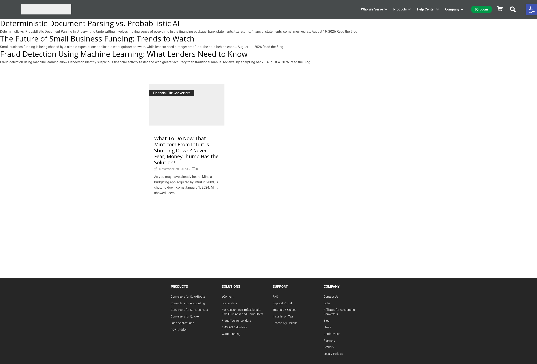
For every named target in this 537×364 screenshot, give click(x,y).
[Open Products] (409, 9)
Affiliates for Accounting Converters (339, 312)
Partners (329, 340)
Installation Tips (283, 316)
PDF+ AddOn (179, 330)
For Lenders (229, 303)
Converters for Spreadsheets (189, 310)
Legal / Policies (333, 354)
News (327, 327)
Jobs (327, 303)
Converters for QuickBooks (188, 296)
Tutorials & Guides (284, 310)
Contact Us (331, 296)
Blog (327, 321)
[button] (513, 9)
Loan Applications (182, 323)
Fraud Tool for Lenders (236, 321)
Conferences (332, 334)
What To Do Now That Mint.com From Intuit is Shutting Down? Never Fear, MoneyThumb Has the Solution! (186, 150)
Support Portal (282, 303)
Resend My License (285, 323)
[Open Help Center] (437, 9)
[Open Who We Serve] (385, 9)
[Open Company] (462, 9)
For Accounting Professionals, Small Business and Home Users (242, 312)
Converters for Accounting (188, 303)
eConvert (227, 296)
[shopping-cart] (499, 8)
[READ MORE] (187, 104)
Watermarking (231, 334)
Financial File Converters (171, 93)
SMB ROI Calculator (234, 327)
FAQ (275, 296)
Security (329, 347)
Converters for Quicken (185, 316)
